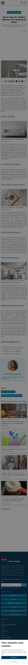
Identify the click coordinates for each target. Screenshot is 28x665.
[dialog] (14, 652)
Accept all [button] (14, 657)
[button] (14, 662)
